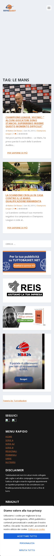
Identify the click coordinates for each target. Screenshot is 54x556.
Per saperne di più (17, 152)
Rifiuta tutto (27, 550)
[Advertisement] (27, 44)
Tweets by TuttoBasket (15, 400)
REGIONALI (11, 451)
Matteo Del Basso (15, 131)
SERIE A (9, 440)
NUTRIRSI (10, 462)
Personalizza (27, 543)
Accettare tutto (27, 536)
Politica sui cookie (36, 529)
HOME (8, 436)
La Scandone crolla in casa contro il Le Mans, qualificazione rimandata (24, 198)
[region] (27, 531)
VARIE (8, 458)
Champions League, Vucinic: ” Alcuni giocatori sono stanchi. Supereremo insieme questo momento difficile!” (25, 122)
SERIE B (9, 447)
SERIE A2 (10, 443)
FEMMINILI (11, 454)
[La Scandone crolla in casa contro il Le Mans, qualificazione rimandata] (27, 176)
